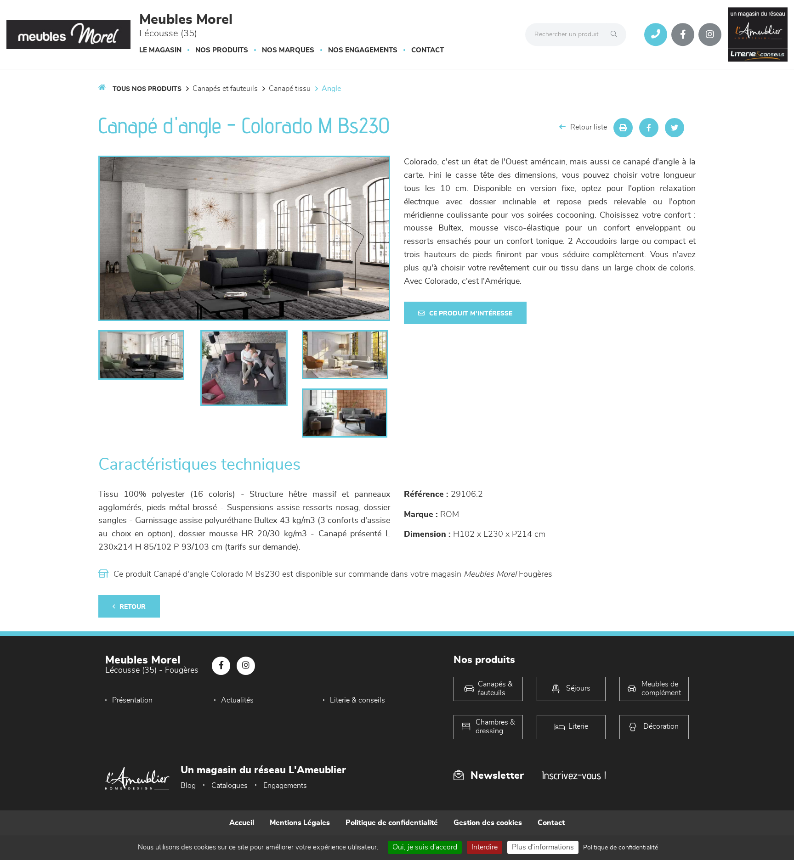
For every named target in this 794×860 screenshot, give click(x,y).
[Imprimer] (623, 127)
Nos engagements (362, 50)
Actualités (237, 700)
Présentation (132, 700)
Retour (132, 607)
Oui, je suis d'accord (424, 847)
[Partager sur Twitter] (674, 127)
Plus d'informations (543, 847)
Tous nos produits (147, 89)
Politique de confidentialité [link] (620, 847)
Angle (331, 88)
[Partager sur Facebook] (648, 127)
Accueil (241, 822)
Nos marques (288, 50)
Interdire (484, 847)
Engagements (285, 785)
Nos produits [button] (221, 50)
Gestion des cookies (488, 822)
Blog (188, 785)
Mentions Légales (300, 822)
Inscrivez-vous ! (574, 775)
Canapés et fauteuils (225, 88)
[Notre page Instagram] (709, 34)
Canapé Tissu (290, 88)
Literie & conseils (357, 700)
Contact (427, 50)
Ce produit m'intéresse (470, 313)
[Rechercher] (616, 34)
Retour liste (588, 127)
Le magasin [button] (160, 50)
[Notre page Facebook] (682, 34)
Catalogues (229, 785)
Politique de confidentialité (392, 822)
